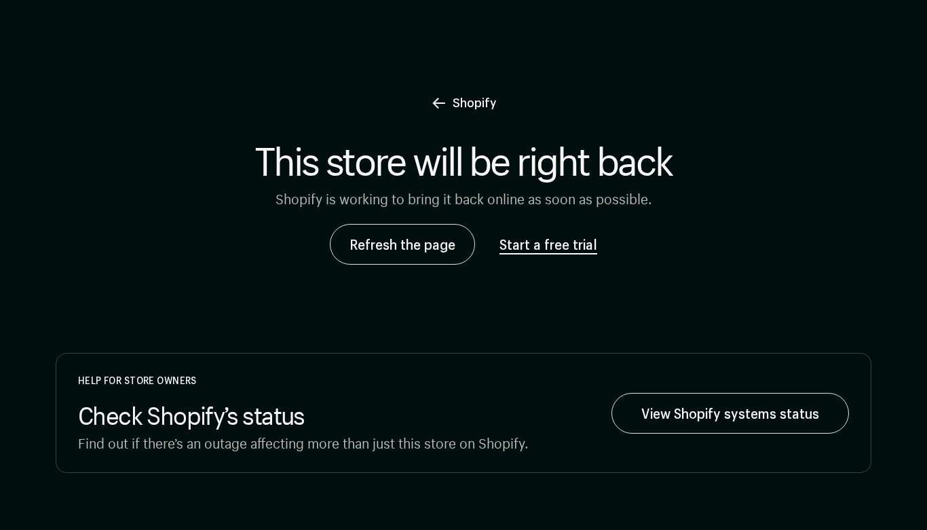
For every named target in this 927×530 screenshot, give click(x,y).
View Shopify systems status (730, 413)
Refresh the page (402, 244)
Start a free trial (548, 244)
